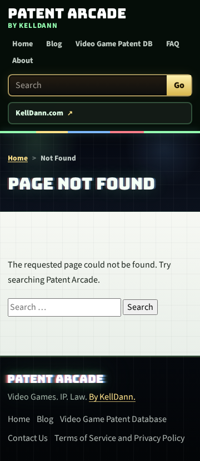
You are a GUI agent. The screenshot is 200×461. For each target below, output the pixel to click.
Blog (54, 44)
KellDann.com (39, 113)
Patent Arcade (55, 379)
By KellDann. (112, 397)
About (22, 60)
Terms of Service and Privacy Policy (119, 438)
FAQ (172, 44)
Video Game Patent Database (113, 419)
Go (179, 85)
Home (22, 44)
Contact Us (28, 438)
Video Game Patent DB (114, 44)
